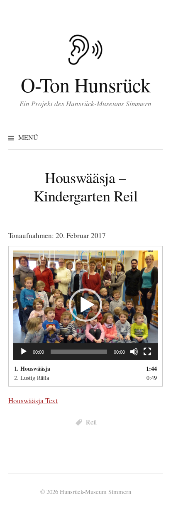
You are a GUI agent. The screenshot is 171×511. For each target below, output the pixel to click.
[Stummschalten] (134, 351)
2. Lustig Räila (31, 378)
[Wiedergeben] (24, 351)
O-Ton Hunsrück (85, 84)
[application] (85, 305)
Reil (91, 421)
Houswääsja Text (33, 400)
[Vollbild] (147, 351)
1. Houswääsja (32, 368)
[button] (85, 305)
